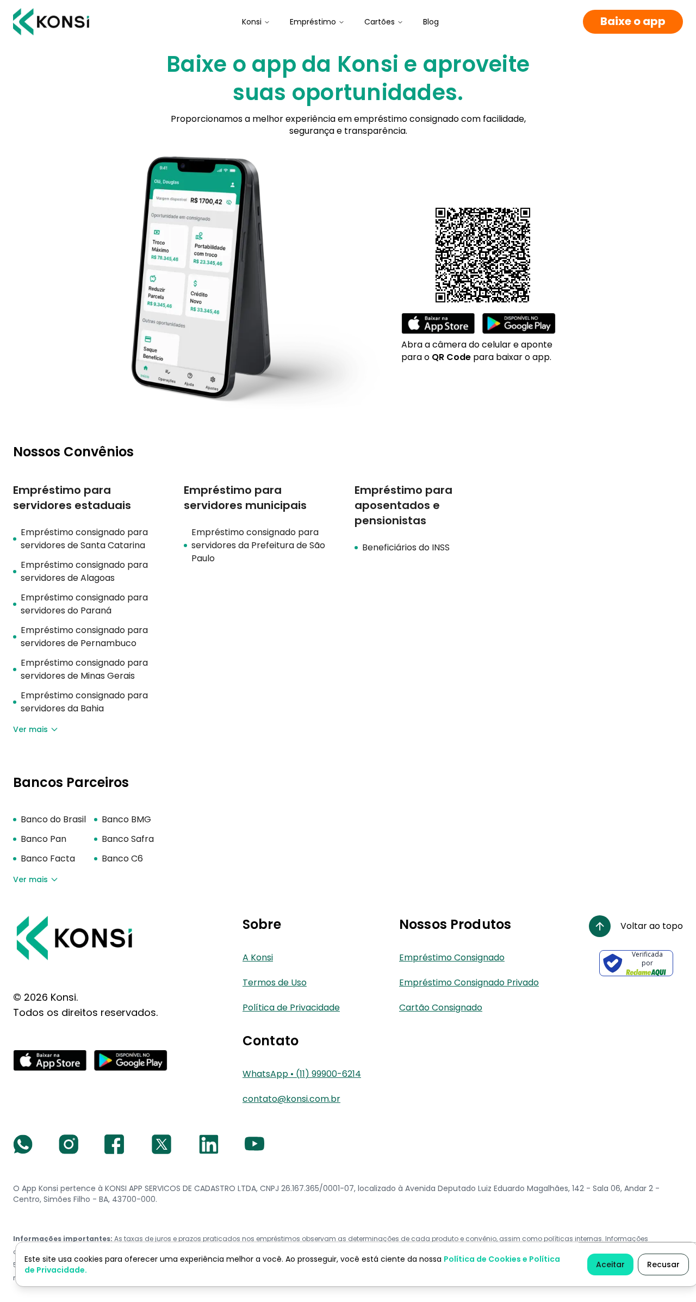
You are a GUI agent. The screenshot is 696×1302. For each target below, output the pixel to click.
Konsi (252, 21)
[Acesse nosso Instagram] (68, 1144)
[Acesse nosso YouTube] (254, 1144)
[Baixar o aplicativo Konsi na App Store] (438, 323)
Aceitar (610, 1264)
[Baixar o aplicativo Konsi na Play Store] (519, 323)
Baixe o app (633, 21)
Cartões (379, 21)
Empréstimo (313, 21)
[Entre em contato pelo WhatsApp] (23, 1144)
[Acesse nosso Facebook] (114, 1144)
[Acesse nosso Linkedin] (209, 1144)
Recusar (663, 1264)
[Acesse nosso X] (161, 1144)
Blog (431, 21)
